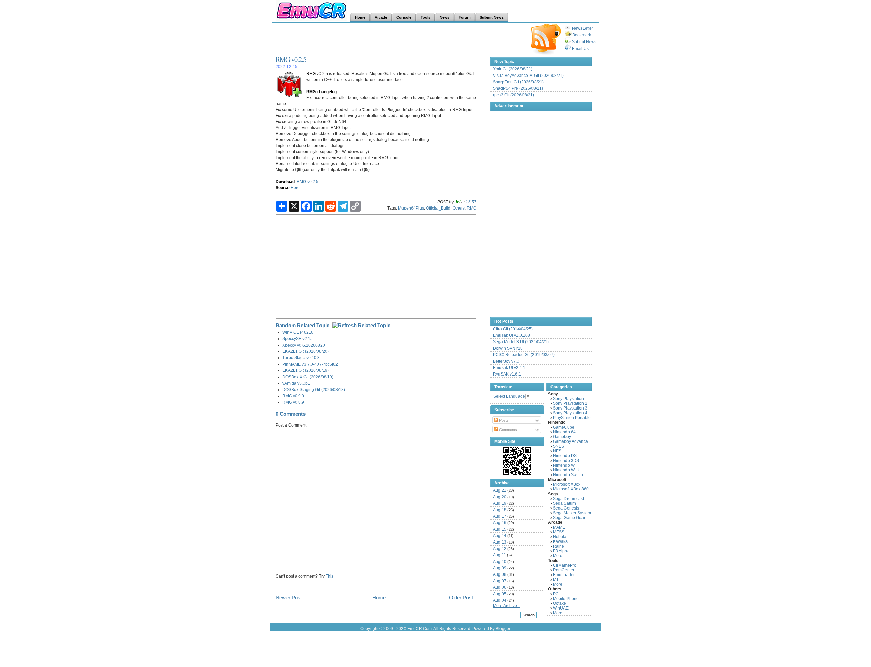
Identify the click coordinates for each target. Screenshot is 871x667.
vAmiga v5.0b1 (296, 383)
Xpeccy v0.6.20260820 (303, 345)
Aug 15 (499, 529)
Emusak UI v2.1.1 (509, 367)
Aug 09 (499, 568)
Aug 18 (499, 509)
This (329, 576)
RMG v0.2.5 (291, 59)
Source (283, 187)
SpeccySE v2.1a (297, 338)
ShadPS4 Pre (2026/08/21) (518, 88)
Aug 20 (499, 497)
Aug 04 (499, 600)
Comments (507, 430)
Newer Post (289, 597)
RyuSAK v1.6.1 (507, 374)
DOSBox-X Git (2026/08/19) (307, 376)
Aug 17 (499, 516)
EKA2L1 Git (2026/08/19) (305, 370)
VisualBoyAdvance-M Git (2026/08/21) (528, 75)
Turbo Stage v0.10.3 (301, 357)
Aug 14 (499, 535)
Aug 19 (499, 503)
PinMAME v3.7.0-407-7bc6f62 (310, 364)
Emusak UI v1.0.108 (511, 335)
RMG (471, 208)
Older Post (461, 597)
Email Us (580, 48)
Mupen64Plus (411, 208)
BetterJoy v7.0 (506, 361)
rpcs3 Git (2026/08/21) (513, 95)
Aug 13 (499, 542)
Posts (503, 420)
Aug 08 (499, 574)
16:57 (471, 202)
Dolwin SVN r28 (508, 348)
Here (295, 187)
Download (285, 181)
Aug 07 (499, 581)
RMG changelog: (322, 91)
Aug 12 (499, 548)
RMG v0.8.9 (293, 402)
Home (379, 597)
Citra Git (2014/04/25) (513, 329)
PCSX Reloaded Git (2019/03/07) (524, 354)
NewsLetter (582, 28)
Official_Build (438, 208)
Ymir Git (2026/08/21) (512, 69)
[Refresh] (361, 325)
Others (459, 208)
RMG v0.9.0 (293, 396)
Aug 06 (499, 587)
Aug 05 (499, 593)
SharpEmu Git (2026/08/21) (518, 82)
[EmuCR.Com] (517, 460)
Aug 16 (499, 522)
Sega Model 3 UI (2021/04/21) (521, 341)
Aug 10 (499, 561)
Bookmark (581, 35)
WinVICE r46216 (297, 332)
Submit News (584, 41)
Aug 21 (499, 490)
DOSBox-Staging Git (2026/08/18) (313, 389)
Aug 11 (499, 555)
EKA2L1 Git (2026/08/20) (305, 351)
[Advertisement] (399, 39)
